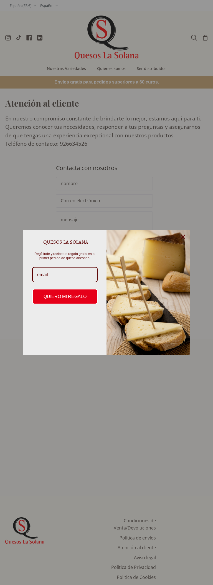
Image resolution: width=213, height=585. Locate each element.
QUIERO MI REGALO (65, 296)
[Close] (183, 236)
